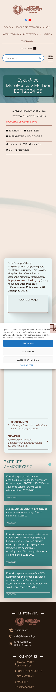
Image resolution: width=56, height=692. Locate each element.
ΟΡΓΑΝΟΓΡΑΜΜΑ (11, 34)
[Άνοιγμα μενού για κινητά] (34, 48)
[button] (51, 326)
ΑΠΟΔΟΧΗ (28, 343)
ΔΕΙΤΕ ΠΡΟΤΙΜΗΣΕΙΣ (28, 359)
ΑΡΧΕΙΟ (46, 27)
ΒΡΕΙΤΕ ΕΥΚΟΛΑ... (31, 34)
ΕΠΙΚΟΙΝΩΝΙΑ (27, 41)
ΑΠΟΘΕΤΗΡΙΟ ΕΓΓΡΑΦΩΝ (27, 27)
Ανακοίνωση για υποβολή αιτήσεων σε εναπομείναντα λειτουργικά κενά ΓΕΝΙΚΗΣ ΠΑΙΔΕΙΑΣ (26, 512)
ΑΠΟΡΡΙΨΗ (28, 351)
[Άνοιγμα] (50, 58)
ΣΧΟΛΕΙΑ (7, 27)
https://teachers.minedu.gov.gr (24, 280)
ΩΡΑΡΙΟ (46, 34)
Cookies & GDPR (26, 365)
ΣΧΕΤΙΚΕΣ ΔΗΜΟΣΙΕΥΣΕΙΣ (18, 464)
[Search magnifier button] (40, 58)
